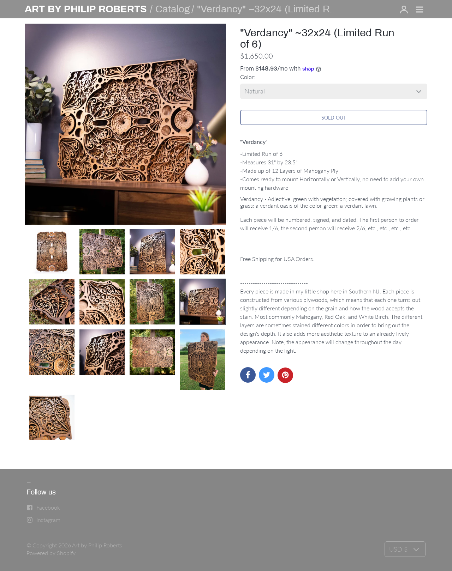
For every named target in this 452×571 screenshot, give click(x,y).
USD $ (398, 549)
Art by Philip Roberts (97, 545)
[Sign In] (404, 10)
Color (247, 76)
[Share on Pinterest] (285, 375)
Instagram (48, 519)
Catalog (172, 9)
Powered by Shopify (51, 552)
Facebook (48, 507)
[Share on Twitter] (266, 375)
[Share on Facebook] (248, 375)
